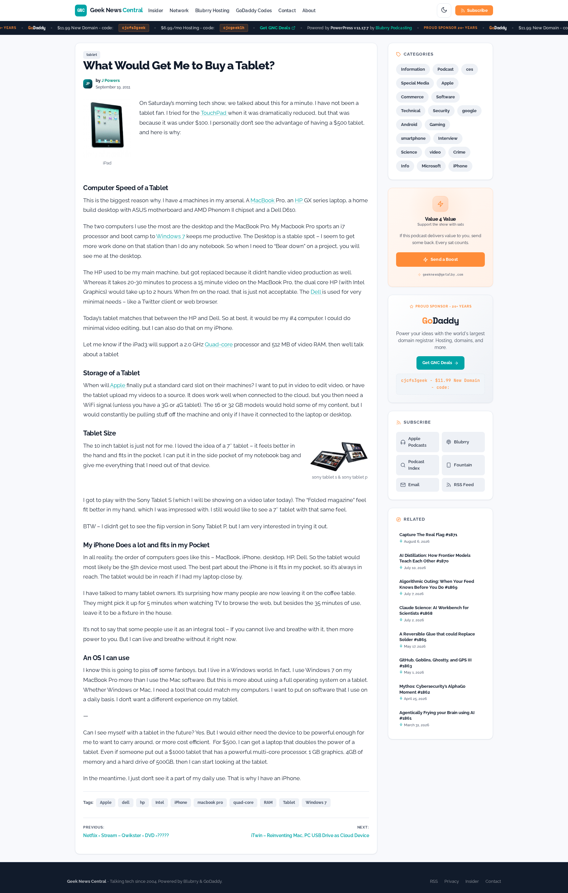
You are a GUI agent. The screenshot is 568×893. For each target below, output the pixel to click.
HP (299, 200)
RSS (434, 881)
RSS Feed (464, 484)
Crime (459, 152)
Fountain (463, 464)
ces (469, 69)
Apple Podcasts (417, 442)
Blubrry (461, 441)
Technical (410, 110)
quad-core (243, 802)
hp (142, 802)
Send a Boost (444, 259)
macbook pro (210, 802)
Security (441, 110)
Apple (118, 385)
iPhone (181, 802)
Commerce (412, 96)
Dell (316, 291)
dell (126, 802)
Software (445, 96)
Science (409, 152)
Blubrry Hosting (212, 10)
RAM (268, 802)
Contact (287, 10)
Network (179, 10)
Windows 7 (170, 236)
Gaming (437, 124)
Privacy (451, 881)
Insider (155, 10)
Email (413, 484)
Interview (448, 138)
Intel (159, 802)
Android (409, 124)
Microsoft (431, 165)
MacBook (263, 200)
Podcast (446, 69)
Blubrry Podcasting (387, 27)
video (435, 152)
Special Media (415, 83)
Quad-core (219, 344)
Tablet (289, 802)
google (469, 110)
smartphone (413, 138)
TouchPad (214, 113)
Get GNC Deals (268, 27)
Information (413, 69)
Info (405, 165)
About (309, 10)
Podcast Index (416, 465)
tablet (91, 55)
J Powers (111, 80)
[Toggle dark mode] (444, 10)
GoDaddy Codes (254, 10)
